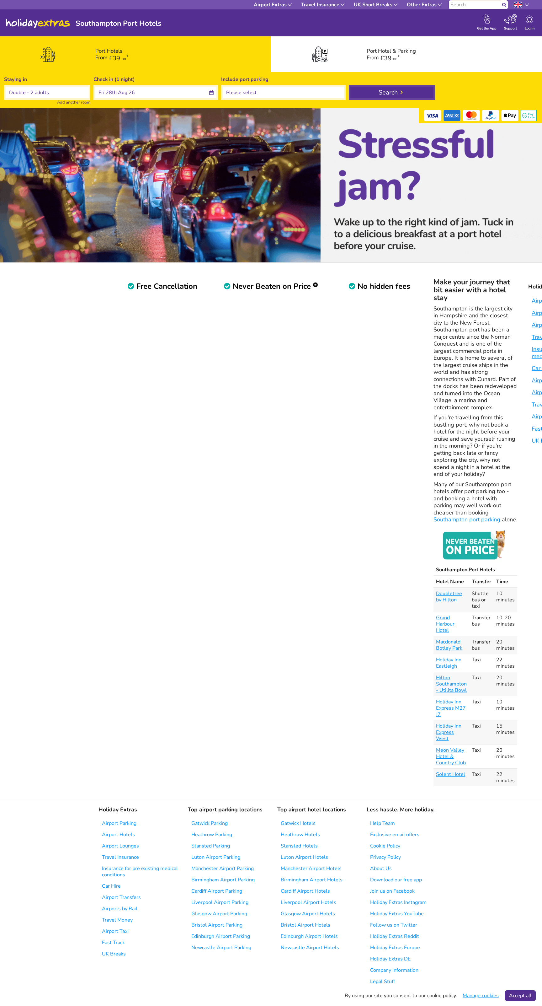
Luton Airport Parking (215, 857)
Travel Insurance (120, 857)
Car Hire (111, 886)
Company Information (394, 970)
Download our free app (396, 880)
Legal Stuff (382, 981)
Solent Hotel (450, 774)
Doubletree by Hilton (449, 596)
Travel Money (117, 920)
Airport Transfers (121, 897)
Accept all (520, 995)
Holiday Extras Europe (395, 947)
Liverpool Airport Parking (219, 902)
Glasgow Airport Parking (219, 914)
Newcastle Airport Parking (221, 947)
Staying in (15, 79)
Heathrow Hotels (300, 834)
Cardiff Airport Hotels (305, 891)
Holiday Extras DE (390, 959)
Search (388, 92)
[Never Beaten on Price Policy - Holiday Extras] (315, 286)
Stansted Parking (210, 846)
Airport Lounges (120, 846)
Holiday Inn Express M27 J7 (451, 708)
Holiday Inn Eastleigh (448, 663)
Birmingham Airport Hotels (312, 880)
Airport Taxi (115, 931)
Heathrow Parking (211, 834)
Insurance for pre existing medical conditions (140, 871)
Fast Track (113, 942)
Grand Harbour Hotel (445, 624)
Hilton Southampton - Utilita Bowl (451, 684)
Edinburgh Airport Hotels (309, 936)
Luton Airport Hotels (304, 857)
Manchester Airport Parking (222, 868)
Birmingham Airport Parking (223, 880)
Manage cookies (481, 996)
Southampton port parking (466, 519)
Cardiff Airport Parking (216, 891)
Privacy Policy (385, 857)
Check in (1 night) (114, 79)
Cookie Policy (385, 846)
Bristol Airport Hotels (305, 925)
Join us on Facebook (392, 891)
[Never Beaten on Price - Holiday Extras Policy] (475, 544)
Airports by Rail (119, 909)
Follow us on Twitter (393, 925)
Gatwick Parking (209, 823)
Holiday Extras (38, 23)
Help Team (382, 823)
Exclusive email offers (394, 834)
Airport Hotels (118, 834)
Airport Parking (119, 823)
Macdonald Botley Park (449, 645)
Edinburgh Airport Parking (220, 936)
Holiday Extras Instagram (398, 902)
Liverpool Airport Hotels (308, 902)
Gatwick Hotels (298, 823)
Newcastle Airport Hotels (310, 947)
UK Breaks (114, 954)
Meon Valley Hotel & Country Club (451, 756)
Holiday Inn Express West (448, 732)
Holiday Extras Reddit (394, 936)
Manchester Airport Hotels (311, 868)
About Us (381, 868)
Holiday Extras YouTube (397, 914)
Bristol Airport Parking (216, 925)
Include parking (244, 79)
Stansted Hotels (299, 846)
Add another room (73, 102)
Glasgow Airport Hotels (308, 914)
